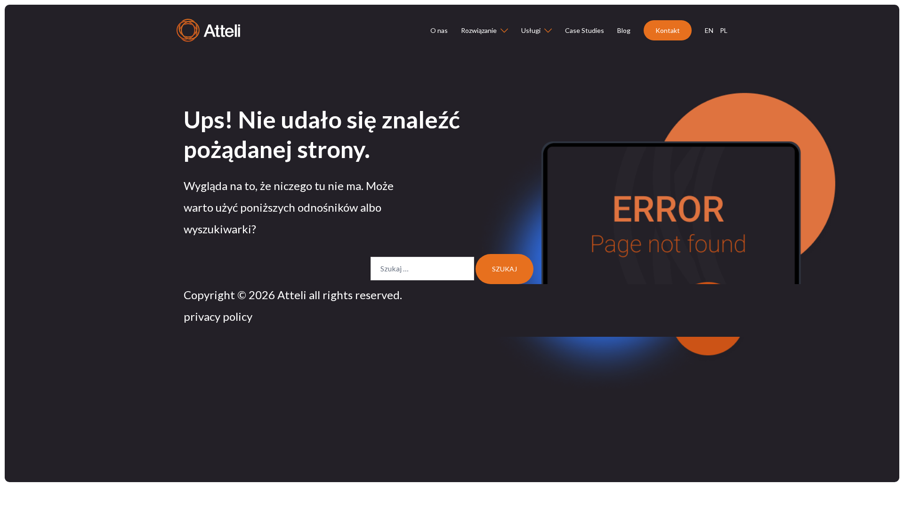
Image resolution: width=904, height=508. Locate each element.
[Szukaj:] (422, 268)
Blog (623, 30)
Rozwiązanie (479, 30)
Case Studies (584, 30)
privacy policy (218, 316)
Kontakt (667, 30)
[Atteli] (208, 29)
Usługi (531, 30)
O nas (439, 30)
